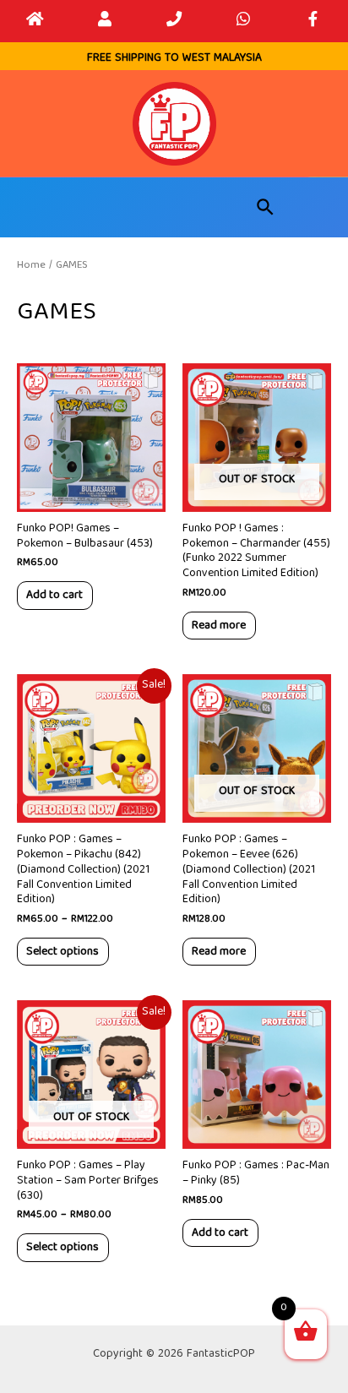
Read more (219, 625)
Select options (62, 951)
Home (31, 265)
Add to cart (54, 595)
